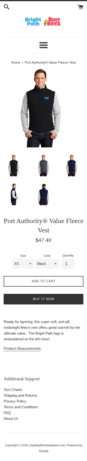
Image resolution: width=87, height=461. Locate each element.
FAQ (7, 413)
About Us (11, 418)
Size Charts (13, 390)
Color (47, 255)
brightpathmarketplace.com (47, 445)
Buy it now (43, 299)
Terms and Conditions (21, 407)
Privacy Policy (15, 401)
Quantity (68, 255)
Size (23, 255)
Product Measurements (22, 348)
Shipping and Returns (20, 395)
